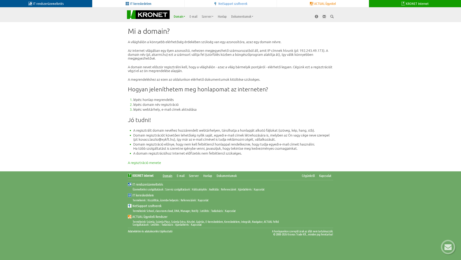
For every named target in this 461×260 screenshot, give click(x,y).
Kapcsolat (325, 176)
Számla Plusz (163, 221)
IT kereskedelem (143, 195)
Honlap (222, 16)
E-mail (193, 16)
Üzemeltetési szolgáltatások (148, 189)
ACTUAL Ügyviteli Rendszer (149, 217)
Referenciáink (228, 189)
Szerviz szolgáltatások (177, 189)
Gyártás (200, 221)
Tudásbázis (217, 211)
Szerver (207, 16)
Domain (178, 16)
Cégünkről (308, 176)
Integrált (246, 221)
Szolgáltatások (141, 224)
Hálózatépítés (199, 189)
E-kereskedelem (214, 221)
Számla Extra (178, 221)
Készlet (191, 221)
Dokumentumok (241, 16)
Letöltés (204, 211)
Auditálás (214, 189)
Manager (185, 211)
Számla (151, 221)
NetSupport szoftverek (147, 206)
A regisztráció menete (144, 163)
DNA (176, 211)
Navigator (257, 221)
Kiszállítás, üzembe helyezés (163, 200)
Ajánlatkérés (245, 189)
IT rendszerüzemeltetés (147, 184)
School (150, 211)
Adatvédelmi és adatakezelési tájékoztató (150, 231)
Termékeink (139, 200)
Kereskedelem (232, 221)
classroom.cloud (164, 211)
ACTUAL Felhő (271, 221)
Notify (194, 211)
